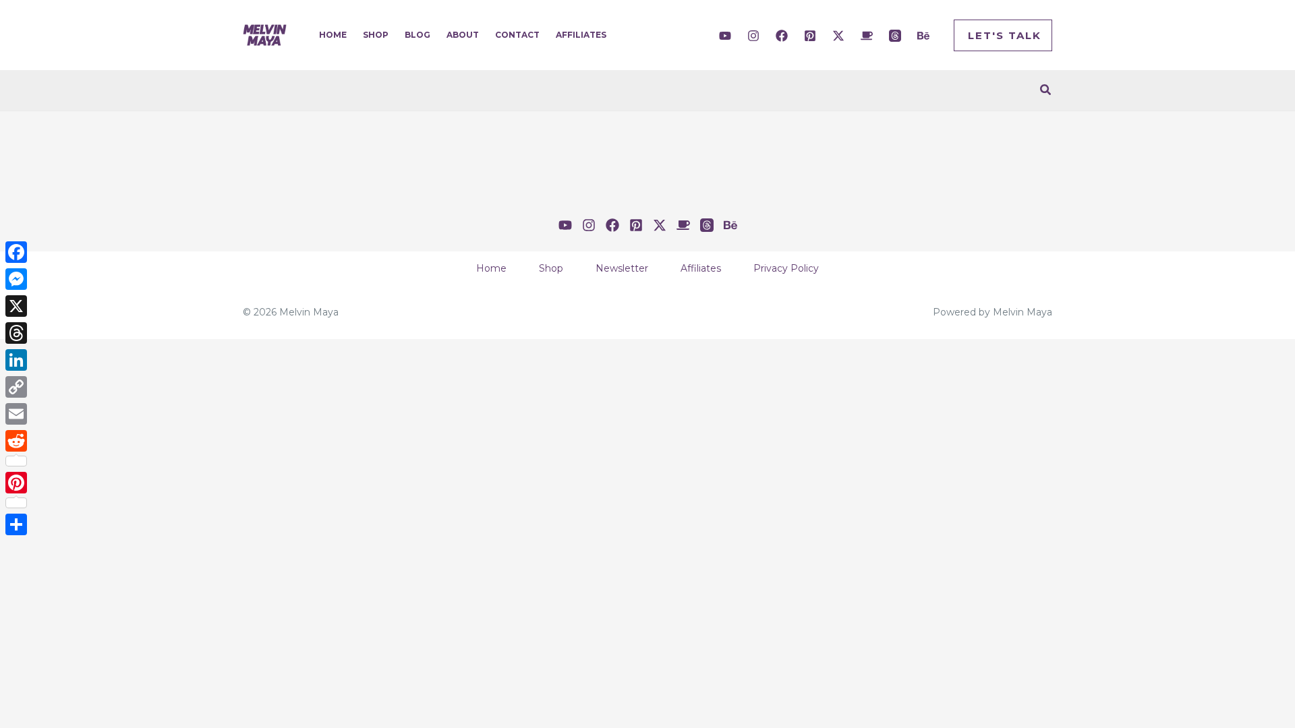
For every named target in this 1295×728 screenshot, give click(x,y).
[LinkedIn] (16, 359)
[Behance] (923, 36)
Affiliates (581, 35)
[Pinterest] (810, 36)
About (463, 35)
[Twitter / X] (838, 36)
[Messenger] (16, 279)
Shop (375, 35)
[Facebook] (782, 36)
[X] (16, 306)
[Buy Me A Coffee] (867, 36)
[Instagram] (753, 36)
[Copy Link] (16, 386)
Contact (517, 35)
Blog (417, 35)
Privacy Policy (786, 268)
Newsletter (622, 268)
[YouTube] (725, 36)
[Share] (16, 524)
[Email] (16, 413)
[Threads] (895, 36)
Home (333, 35)
